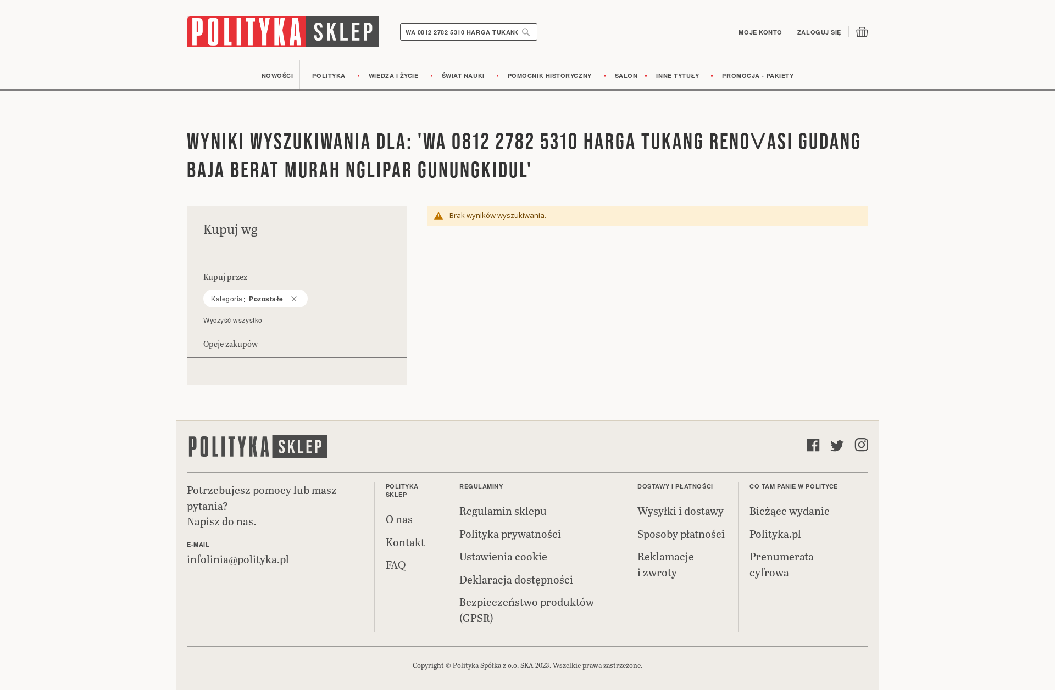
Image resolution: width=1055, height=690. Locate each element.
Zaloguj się (819, 32)
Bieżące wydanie (789, 510)
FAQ (396, 564)
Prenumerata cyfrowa (781, 564)
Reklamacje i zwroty (665, 564)
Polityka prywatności (510, 533)
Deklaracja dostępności (516, 579)
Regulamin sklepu (503, 510)
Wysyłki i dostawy (680, 510)
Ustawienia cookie (503, 556)
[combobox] (468, 32)
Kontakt (405, 541)
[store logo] (283, 31)
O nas (399, 518)
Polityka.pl (775, 533)
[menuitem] (277, 74)
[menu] (527, 74)
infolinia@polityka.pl (238, 558)
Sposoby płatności (681, 533)
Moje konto (760, 32)
